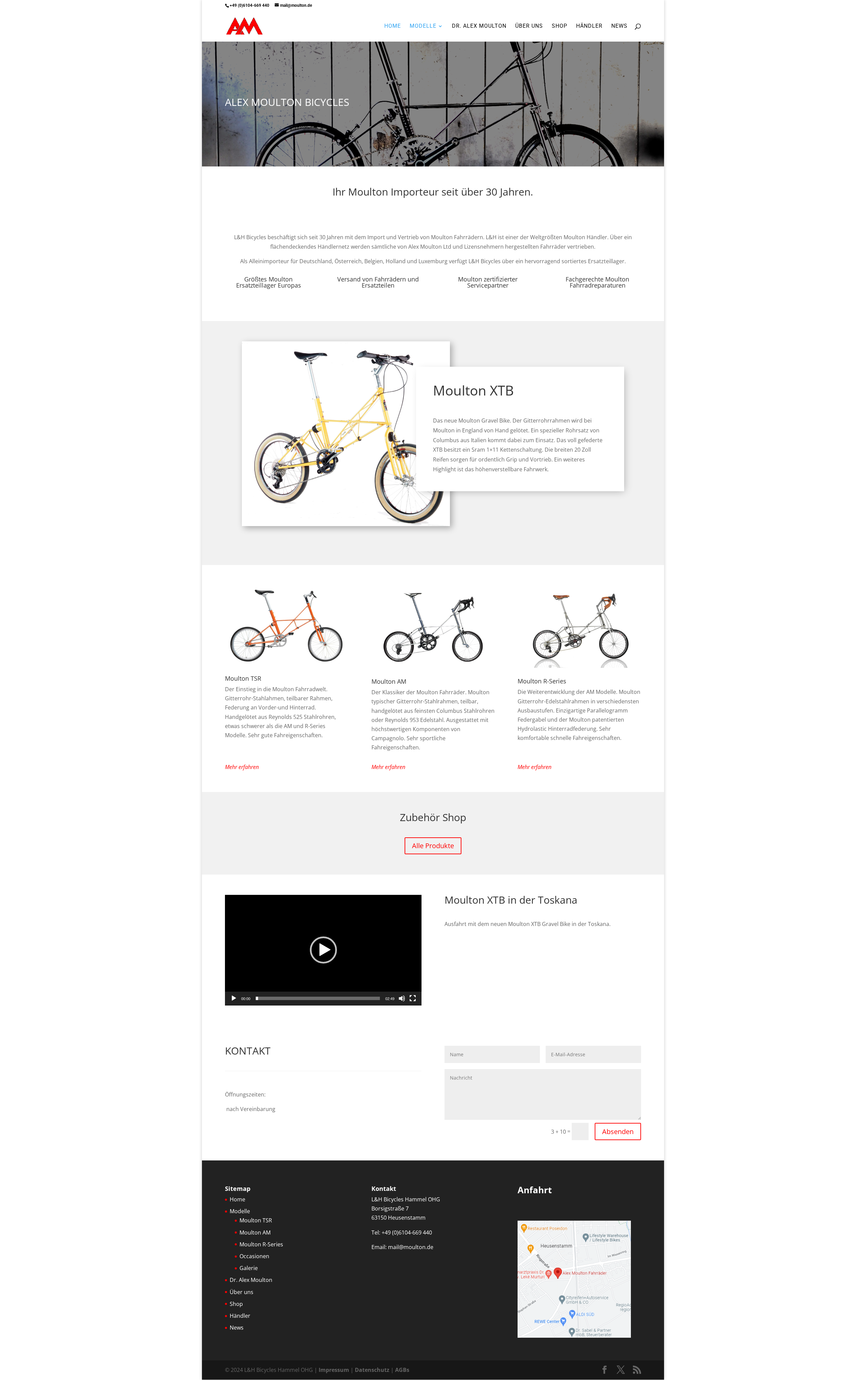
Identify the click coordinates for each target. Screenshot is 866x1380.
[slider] (318, 998)
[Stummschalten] (401, 998)
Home (392, 26)
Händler (589, 26)
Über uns (529, 26)
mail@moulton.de (410, 1247)
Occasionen (254, 1256)
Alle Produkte (433, 845)
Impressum (334, 1370)
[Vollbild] (412, 998)
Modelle (423, 26)
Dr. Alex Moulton (479, 26)
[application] (323, 950)
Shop (559, 26)
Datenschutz (372, 1370)
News (619, 26)
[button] (323, 950)
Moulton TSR (243, 678)
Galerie (249, 1268)
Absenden (618, 1131)
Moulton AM (388, 681)
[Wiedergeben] (233, 998)
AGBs (402, 1370)
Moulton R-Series (542, 681)
